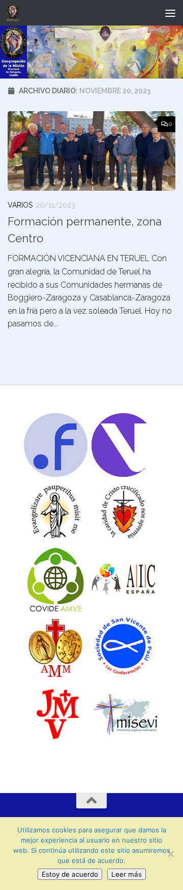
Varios (20, 205)
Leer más (126, 874)
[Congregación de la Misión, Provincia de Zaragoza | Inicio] (15, 12)
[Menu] (170, 13)
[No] (170, 854)
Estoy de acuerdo (70, 874)
